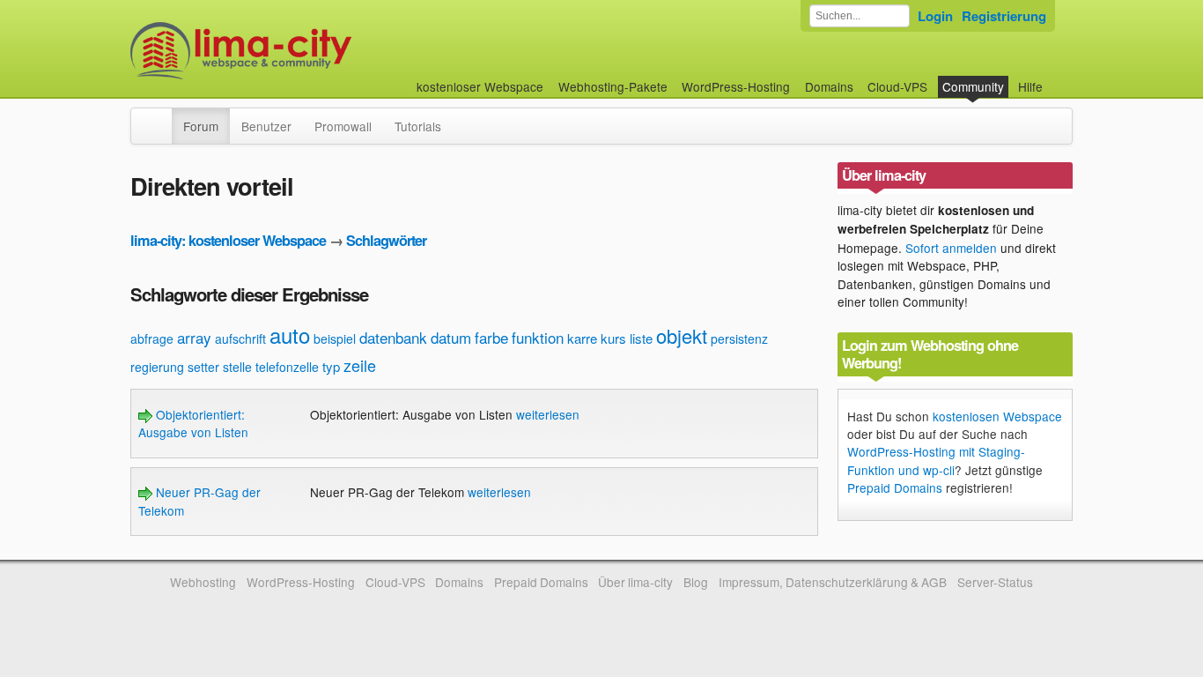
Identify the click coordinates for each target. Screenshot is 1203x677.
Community (973, 86)
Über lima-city (635, 582)
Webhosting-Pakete (613, 86)
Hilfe (1030, 86)
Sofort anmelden (951, 248)
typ (331, 366)
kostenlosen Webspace (997, 416)
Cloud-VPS (897, 86)
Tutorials (418, 126)
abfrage (151, 338)
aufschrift (240, 338)
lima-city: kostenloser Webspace (228, 240)
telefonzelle (287, 367)
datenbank (393, 337)
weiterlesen (547, 414)
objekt (681, 335)
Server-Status (995, 582)
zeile (359, 364)
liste (641, 338)
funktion (538, 337)
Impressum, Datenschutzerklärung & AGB (833, 582)
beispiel (335, 338)
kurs (613, 338)
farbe (491, 337)
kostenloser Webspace (480, 86)
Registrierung (1004, 16)
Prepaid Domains (894, 487)
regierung (157, 367)
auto (289, 334)
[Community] (160, 117)
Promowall (343, 126)
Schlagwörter (386, 240)
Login (935, 16)
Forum (200, 126)
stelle (237, 367)
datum (451, 337)
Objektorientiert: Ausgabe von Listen (193, 423)
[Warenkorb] (1056, 78)
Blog (695, 582)
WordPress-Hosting (736, 86)
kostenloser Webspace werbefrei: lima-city (306, 50)
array (194, 337)
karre (582, 338)
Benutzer (266, 126)
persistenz (739, 338)
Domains (829, 86)
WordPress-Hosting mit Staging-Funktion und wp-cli (936, 460)
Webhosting (203, 582)
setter (203, 367)
